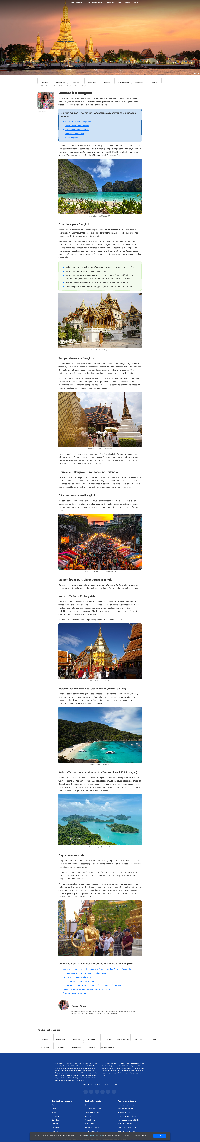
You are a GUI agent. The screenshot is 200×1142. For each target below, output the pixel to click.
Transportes (76, 1048)
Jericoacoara (89, 1124)
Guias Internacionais (95, 3)
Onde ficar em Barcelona (127, 1127)
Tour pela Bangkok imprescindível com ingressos (84, 973)
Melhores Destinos (123, 1057)
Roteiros (107, 82)
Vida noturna (45, 1048)
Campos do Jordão (92, 1112)
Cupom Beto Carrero (125, 1109)
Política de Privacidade (95, 1135)
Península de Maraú (92, 1127)
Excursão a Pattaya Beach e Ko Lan (78, 981)
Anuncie (97, 1084)
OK (160, 1136)
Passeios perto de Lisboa (127, 1116)
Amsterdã (55, 1116)
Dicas (154, 1039)
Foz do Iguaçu (90, 1120)
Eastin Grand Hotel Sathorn (77, 126)
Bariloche (55, 1127)
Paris (54, 1109)
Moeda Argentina (124, 1112)
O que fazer (92, 82)
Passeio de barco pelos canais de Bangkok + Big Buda (86, 989)
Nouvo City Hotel (72, 138)
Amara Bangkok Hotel (74, 134)
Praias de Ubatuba (91, 1131)
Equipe (90, 1084)
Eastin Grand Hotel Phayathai (78, 122)
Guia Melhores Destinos (57, 2)
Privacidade (113, 1084)
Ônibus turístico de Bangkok (75, 993)
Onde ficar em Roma (125, 1124)
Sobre (85, 1084)
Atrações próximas (107, 1048)
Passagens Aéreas (114, 3)
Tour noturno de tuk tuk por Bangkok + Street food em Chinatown (92, 985)
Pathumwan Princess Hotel (77, 130)
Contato (137, 3)
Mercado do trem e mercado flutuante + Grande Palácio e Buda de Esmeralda (97, 969)
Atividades (60, 1048)
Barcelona (55, 1120)
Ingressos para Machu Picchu (128, 1120)
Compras (92, 1048)
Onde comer (139, 82)
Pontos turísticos (123, 82)
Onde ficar (75, 82)
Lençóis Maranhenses (93, 1109)
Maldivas (88, 1116)
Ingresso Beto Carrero (126, 1105)
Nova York (56, 1131)
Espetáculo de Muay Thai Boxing (77, 977)
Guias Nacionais (77, 3)
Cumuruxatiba (90, 1105)
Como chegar (60, 82)
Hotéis (127, 3)
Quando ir (44, 82)
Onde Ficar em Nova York (127, 1131)
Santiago (55, 1124)
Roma (54, 1105)
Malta (54, 1112)
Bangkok (195, 73)
